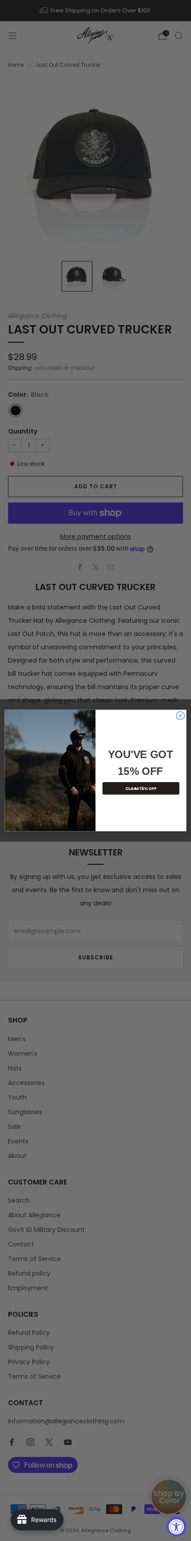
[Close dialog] (180, 716)
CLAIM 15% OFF (141, 788)
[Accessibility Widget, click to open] (177, 1527)
